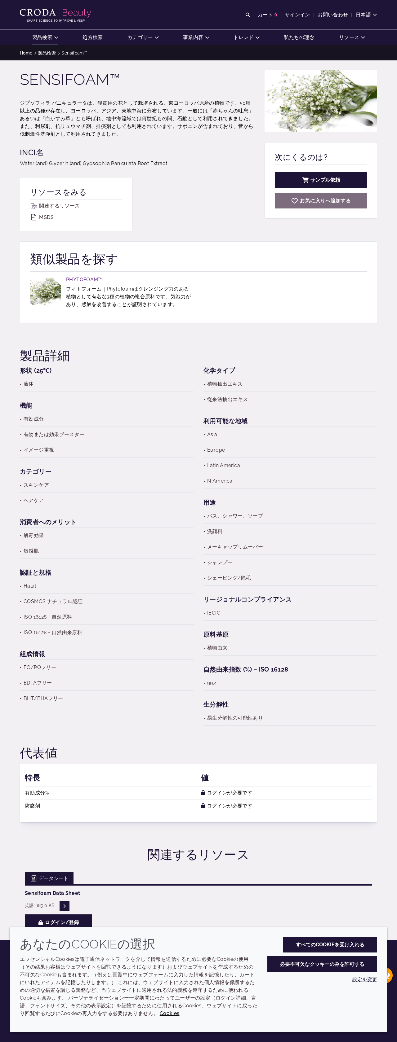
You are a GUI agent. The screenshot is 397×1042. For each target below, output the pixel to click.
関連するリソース (59, 206)
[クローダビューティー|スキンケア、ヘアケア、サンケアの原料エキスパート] (56, 13)
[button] (45, 37)
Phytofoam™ (84, 279)
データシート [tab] (53, 878)
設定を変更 (364, 980)
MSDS (46, 217)
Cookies (170, 1013)
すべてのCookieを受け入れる (330, 945)
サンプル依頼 (325, 180)
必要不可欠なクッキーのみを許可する (322, 964)
